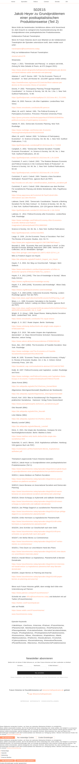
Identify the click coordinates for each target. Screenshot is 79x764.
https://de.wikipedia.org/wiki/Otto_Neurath (28, 411)
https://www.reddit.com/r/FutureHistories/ (28, 610)
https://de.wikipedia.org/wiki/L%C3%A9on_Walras (31, 419)
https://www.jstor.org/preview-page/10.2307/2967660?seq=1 (35, 242)
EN (67, 1)
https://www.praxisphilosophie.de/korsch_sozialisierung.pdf (35, 404)
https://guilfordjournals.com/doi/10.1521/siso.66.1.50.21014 (35, 173)
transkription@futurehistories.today (26, 49)
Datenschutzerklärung (14, 734)
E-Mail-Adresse (53, 665)
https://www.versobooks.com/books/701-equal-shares (33, 319)
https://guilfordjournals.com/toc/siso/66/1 (28, 233)
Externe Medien (6, 757)
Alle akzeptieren (7, 737)
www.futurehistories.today (22, 614)
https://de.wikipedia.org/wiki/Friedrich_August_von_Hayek (35, 259)
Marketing (4, 755)
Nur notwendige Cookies (25, 737)
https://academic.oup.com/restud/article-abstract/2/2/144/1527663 (38, 366)
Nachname (37, 665)
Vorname (20, 665)
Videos (35, 1)
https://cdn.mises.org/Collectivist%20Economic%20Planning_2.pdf (38, 298)
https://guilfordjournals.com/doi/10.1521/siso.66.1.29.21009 (35, 158)
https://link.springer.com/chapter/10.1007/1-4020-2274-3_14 (35, 253)
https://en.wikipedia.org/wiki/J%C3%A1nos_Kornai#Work (34, 386)
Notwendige (5, 750)
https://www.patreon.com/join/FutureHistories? (30, 593)
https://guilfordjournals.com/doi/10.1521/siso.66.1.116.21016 (36, 210)
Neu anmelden (39, 673)
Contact (46, 1)
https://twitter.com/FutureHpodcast (25, 603)
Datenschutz (64, 677)
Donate (57, 1)
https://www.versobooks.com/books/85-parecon (30, 107)
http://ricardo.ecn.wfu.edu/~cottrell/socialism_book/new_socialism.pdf (39, 183)
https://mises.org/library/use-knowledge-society (30, 281)
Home (13, 1)
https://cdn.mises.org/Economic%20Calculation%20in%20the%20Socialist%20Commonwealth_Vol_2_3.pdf (39, 309)
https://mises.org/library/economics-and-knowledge (32, 290)
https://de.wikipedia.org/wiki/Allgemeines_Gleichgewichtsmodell (37, 394)
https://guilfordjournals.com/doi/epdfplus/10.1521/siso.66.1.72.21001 (39, 97)
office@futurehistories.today (37, 597)
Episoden (24, 1)
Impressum (24, 701)
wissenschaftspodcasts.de (53, 690)
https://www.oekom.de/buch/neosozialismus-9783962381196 (36, 341)
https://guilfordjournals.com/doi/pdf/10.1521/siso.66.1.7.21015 (36, 145)
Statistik (4, 753)
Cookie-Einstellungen (50, 701)
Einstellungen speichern (25, 760)
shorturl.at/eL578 (19, 56)
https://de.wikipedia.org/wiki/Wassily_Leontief (30, 426)
